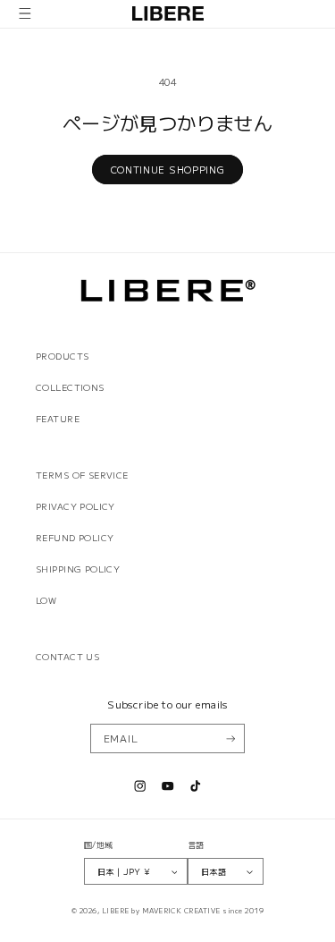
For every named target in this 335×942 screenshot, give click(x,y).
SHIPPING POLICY (78, 569)
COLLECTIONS (70, 387)
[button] (25, 14)
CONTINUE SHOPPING (168, 169)
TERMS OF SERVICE (82, 475)
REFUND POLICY (74, 537)
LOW (46, 600)
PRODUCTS (62, 356)
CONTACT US (67, 656)
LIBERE (116, 910)
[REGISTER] (230, 739)
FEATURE (58, 418)
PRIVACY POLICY (75, 506)
